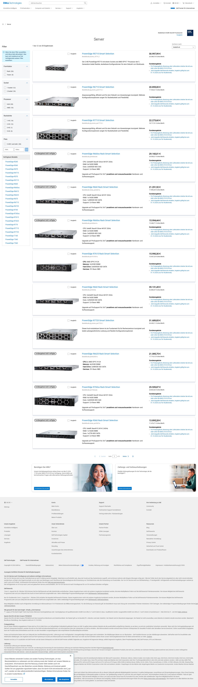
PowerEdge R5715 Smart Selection (98, 53)
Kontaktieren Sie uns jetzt (42, 488)
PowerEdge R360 (11, 165)
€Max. (18, 149)
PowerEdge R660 (11, 184)
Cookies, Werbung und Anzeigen (98, 565)
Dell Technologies (9, 560)
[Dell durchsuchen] (85, 3)
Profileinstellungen (57, 513)
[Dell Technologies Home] (12, 3)
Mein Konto (55, 506)
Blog (147, 527)
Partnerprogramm (105, 535)
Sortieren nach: (177, 44)
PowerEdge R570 (11, 176)
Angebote (7, 542)
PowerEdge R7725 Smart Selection (98, 320)
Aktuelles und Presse (58, 542)
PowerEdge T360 (11, 239)
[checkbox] (9, 71)
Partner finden (103, 527)
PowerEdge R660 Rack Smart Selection (100, 187)
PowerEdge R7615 (12, 217)
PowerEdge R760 (11, 210)
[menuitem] (26, 8)
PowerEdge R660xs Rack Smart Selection (101, 153)
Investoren (55, 539)
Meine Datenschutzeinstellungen (69, 565)
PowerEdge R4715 (12, 173)
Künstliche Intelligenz (11, 527)
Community (150, 506)
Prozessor (7, 99)
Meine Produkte (57, 517)
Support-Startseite (105, 506)
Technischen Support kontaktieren (110, 510)
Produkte (7, 531)
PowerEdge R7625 (12, 221)
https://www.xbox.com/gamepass (155, 678)
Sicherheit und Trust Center (155, 546)
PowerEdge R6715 (12, 202)
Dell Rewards (150, 531)
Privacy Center (151, 542)
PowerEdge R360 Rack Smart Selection (100, 420)
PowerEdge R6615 (12, 191)
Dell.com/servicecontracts (56, 582)
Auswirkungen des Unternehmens (62, 550)
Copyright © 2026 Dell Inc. (12, 565)
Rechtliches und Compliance (123, 565)
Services (6, 539)
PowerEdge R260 (11, 162)
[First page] (95, 456)
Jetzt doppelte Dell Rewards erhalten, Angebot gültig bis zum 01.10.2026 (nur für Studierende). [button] (170, 71)
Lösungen (7, 535)
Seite (110, 456)
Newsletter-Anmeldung (153, 539)
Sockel (6, 83)
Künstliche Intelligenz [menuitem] (10, 8)
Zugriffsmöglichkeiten (144, 565)
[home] (3, 24)
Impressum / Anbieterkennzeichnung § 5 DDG (170, 565)
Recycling (55, 546)
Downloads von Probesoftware (156, 550)
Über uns (54, 527)
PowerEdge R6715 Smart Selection (98, 87)
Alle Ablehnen (48, 679)
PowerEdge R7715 (12, 228)
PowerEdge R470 (11, 169)
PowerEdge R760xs (12, 214)
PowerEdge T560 (11, 243)
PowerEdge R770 (11, 225)
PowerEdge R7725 (12, 232)
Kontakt (149, 510)
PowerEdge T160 (11, 236)
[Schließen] (70, 655)
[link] (167, 3)
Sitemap (6, 507)
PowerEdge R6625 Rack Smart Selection (100, 353)
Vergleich (179, 35)
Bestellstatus (56, 510)
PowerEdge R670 (11, 199)
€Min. (7, 149)
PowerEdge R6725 (12, 206)
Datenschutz (50, 565)
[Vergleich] (190, 33)
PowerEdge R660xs (12, 188)
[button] (156, 3)
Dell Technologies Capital (59, 535)
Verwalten (13, 679)
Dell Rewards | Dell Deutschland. (98, 593)
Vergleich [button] (73, 54)
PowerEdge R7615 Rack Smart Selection (100, 253)
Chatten (149, 636)
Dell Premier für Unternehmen (185, 8)
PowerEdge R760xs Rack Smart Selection (101, 387)
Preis (5, 139)
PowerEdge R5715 (12, 180)
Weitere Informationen (124, 488)
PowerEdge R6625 (12, 195)
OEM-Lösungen (104, 531)
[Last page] (133, 456)
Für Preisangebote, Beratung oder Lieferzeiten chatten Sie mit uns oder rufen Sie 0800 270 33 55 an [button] (171, 67)
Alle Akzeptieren (64, 679)
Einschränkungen (108, 648)
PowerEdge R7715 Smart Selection (98, 120)
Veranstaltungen (151, 535)
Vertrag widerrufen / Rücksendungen (111, 513)
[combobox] (58, 3)
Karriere (54, 531)
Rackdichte (8, 116)
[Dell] (145, 24)
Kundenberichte (57, 553)
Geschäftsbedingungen (33, 565)
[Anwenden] (26, 149)
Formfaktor (8, 66)
